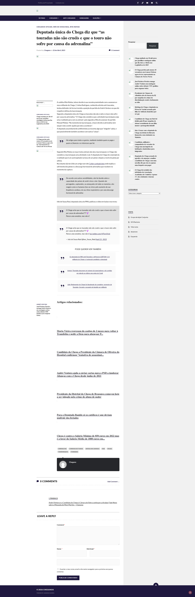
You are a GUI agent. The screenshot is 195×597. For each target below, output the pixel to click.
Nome (59, 549)
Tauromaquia (63, 451)
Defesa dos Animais (92, 448)
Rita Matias (75, 27)
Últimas (42, 18)
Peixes (110, 448)
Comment (61, 525)
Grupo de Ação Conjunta (139, 217)
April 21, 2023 (101, 239)
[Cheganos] (97, 10)
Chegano (47, 50)
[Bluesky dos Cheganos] (142, 3)
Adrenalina (62, 448)
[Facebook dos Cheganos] (138, 3)
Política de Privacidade (45, 3)
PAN (103, 448)
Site (88, 549)
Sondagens (84, 18)
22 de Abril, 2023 (59, 50)
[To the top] (155, 585)
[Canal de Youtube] (147, 3)
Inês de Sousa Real (61, 27)
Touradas (74, 451)
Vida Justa (134, 227)
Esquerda (134, 236)
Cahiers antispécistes (97, 164)
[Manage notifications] (190, 592)
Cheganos (48, 590)
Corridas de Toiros (76, 448)
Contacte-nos (60, 3)
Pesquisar (131, 42)
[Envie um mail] (152, 3)
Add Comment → (113, 481)
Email (92, 549)
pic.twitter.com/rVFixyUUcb (100, 234)
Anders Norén (49, 593)
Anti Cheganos (69, 18)
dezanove (134, 232)
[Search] (156, 3)
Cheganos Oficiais (44, 27)
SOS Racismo (135, 222)
